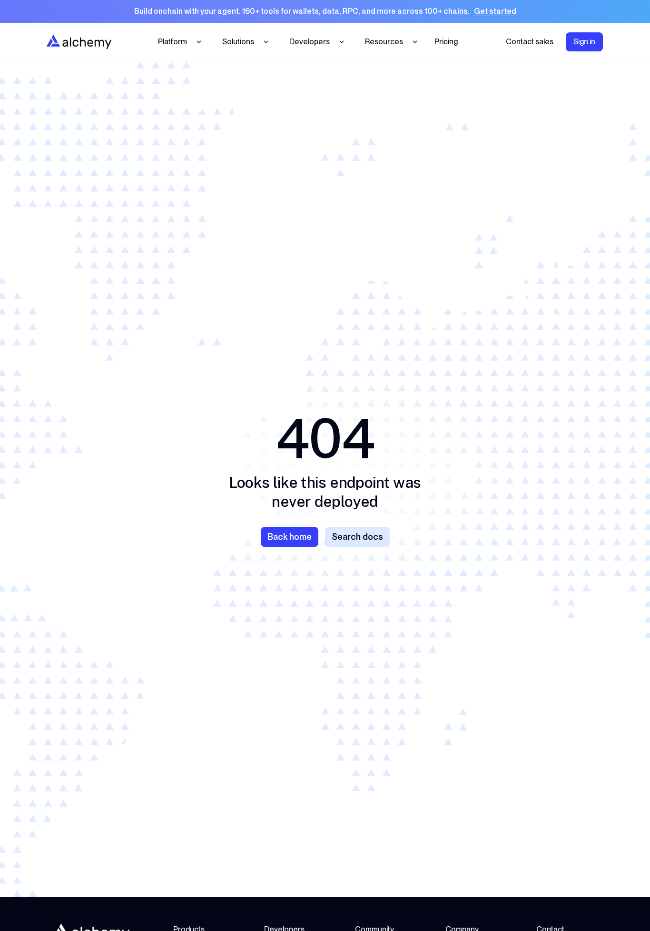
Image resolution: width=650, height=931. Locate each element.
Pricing (446, 41)
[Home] (79, 42)
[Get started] (325, 11)
